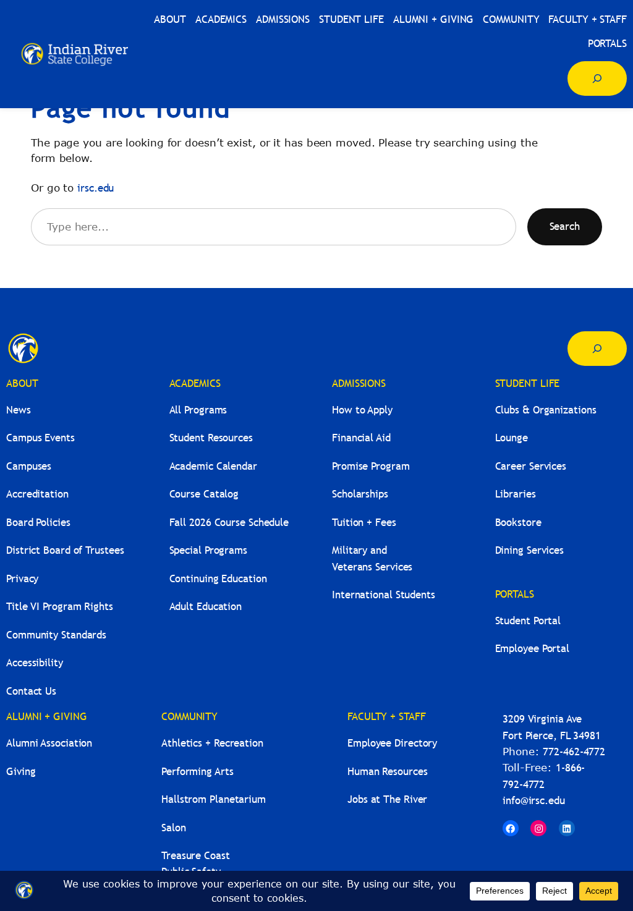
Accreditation (37, 494)
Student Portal (528, 621)
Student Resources (211, 438)
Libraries (515, 494)
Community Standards (56, 635)
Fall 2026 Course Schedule (229, 522)
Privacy (22, 579)
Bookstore (518, 522)
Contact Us (31, 691)
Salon (173, 828)
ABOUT (22, 383)
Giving (20, 772)
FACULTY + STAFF (386, 717)
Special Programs (208, 550)
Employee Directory (392, 743)
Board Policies (38, 522)
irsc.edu (95, 188)
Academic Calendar (213, 466)
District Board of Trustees (65, 550)
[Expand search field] (597, 78)
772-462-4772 (574, 752)
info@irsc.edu (534, 801)
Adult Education (205, 607)
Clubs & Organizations (546, 410)
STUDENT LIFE (527, 383)
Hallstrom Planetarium (213, 799)
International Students (383, 595)
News (18, 410)
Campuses (28, 466)
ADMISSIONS (359, 383)
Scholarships (360, 494)
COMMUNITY (189, 717)
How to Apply (362, 410)
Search (565, 226)
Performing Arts (197, 772)
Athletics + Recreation (212, 743)
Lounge (511, 438)
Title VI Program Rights (59, 607)
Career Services (531, 466)
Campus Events (40, 438)
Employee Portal (532, 649)
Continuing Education (218, 579)
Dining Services (529, 550)
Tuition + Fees (364, 522)
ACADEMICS (195, 383)
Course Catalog (204, 494)
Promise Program (371, 466)
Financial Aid (361, 438)
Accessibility (34, 663)
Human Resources (387, 772)
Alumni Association (49, 743)
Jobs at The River (387, 799)
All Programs (198, 410)
